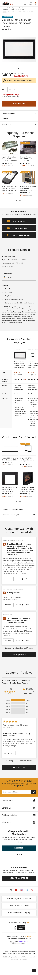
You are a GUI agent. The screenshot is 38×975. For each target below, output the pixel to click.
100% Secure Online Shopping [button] (19, 913)
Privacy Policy (23, 959)
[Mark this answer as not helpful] (26, 579)
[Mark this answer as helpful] (22, 579)
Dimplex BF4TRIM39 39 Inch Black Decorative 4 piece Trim (27, 460)
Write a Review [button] (19, 767)
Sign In (19, 855)
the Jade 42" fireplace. (24, 631)
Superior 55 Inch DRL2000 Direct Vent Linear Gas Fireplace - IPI (27, 159)
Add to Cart (19, 103)
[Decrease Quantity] (9, 89)
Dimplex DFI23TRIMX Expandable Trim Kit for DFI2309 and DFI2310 (27, 489)
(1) (10, 29)
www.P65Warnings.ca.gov (13, 322)
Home (3, 8)
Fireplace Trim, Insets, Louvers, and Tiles (13, 9)
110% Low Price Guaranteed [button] (19, 905)
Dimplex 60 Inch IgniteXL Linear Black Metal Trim (10, 459)
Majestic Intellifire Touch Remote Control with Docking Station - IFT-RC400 (9, 188)
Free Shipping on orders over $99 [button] (19, 898)
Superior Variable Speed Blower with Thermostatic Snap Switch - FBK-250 (10, 159)
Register (19, 848)
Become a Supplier (19, 878)
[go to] (10, 147)
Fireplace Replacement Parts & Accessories (18, 8)
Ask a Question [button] (19, 655)
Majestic (14, 256)
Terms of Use (14, 959)
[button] (19, 228)
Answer (8, 579)
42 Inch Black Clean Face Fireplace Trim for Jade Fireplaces (19, 364)
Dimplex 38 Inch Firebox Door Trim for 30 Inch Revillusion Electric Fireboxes (9, 489)
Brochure (9, 277)
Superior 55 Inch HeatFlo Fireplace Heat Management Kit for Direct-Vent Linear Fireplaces (28, 188)
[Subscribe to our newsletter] (33, 792)
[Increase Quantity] (14, 89)
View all (19, 200)
